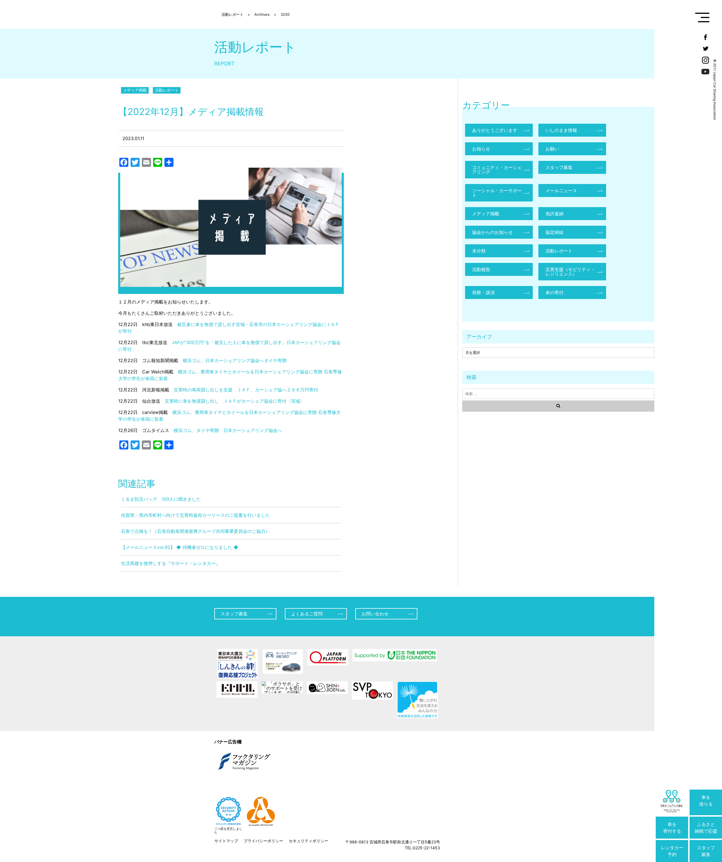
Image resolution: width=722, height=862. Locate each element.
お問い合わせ (375, 614)
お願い (552, 149)
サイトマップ (226, 840)
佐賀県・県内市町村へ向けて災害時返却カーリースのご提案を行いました (195, 515)
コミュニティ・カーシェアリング (497, 170)
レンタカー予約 (672, 851)
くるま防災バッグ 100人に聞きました (161, 499)
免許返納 (554, 213)
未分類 (479, 251)
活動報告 (481, 269)
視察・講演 (483, 292)
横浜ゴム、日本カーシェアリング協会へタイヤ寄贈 (235, 360)
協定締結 (554, 232)
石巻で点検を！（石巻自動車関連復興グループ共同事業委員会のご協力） (195, 531)
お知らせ (481, 149)
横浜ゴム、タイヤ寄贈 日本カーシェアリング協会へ (228, 430)
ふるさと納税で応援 (706, 827)
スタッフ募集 (706, 851)
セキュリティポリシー (308, 840)
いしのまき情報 (561, 130)
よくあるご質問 (307, 614)
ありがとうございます (494, 130)
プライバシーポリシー (263, 840)
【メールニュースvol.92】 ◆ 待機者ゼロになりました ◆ (179, 547)
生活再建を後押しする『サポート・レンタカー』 (170, 563)
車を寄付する (672, 827)
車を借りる (706, 800)
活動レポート (167, 90)
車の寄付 (554, 292)
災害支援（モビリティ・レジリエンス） (570, 272)
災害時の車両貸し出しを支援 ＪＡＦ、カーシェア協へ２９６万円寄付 (246, 390)
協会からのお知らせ (492, 232)
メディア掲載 (135, 90)
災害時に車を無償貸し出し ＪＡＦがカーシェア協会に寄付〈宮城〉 (235, 401)
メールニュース (561, 190)
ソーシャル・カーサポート (497, 193)
